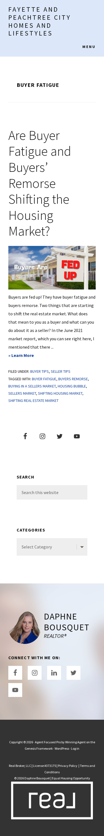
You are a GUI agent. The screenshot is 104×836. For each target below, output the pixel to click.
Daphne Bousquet (66, 622)
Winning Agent (75, 742)
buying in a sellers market (32, 386)
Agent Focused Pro (48, 742)
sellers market (22, 393)
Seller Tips (60, 371)
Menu (89, 46)
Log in (75, 748)
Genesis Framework (39, 748)
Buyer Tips (39, 371)
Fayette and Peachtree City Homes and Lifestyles (39, 21)
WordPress (62, 748)
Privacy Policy (68, 766)
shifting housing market (60, 393)
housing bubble (72, 386)
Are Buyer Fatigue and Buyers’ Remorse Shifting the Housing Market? (39, 183)
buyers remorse (73, 378)
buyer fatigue (44, 378)
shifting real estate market (33, 400)
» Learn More (30, 355)
